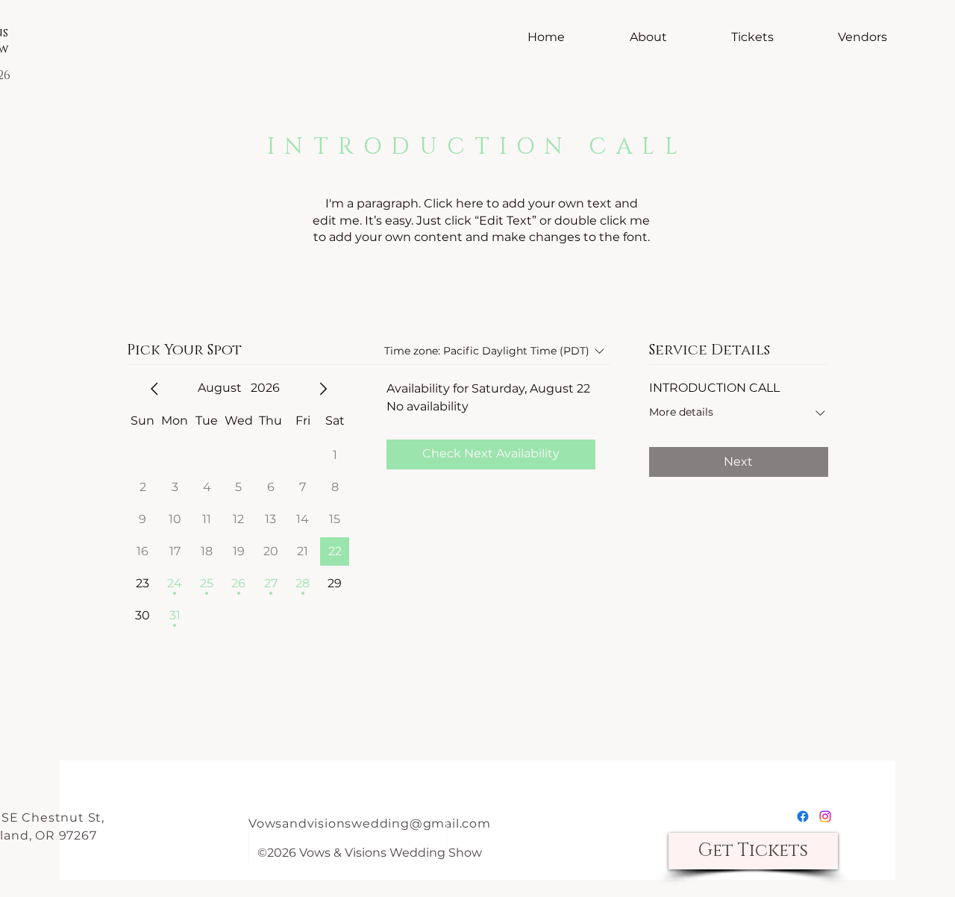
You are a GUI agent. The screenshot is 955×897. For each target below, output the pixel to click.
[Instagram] (825, 816)
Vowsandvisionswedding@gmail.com (369, 823)
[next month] (323, 389)
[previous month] (154, 389)
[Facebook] (802, 816)
